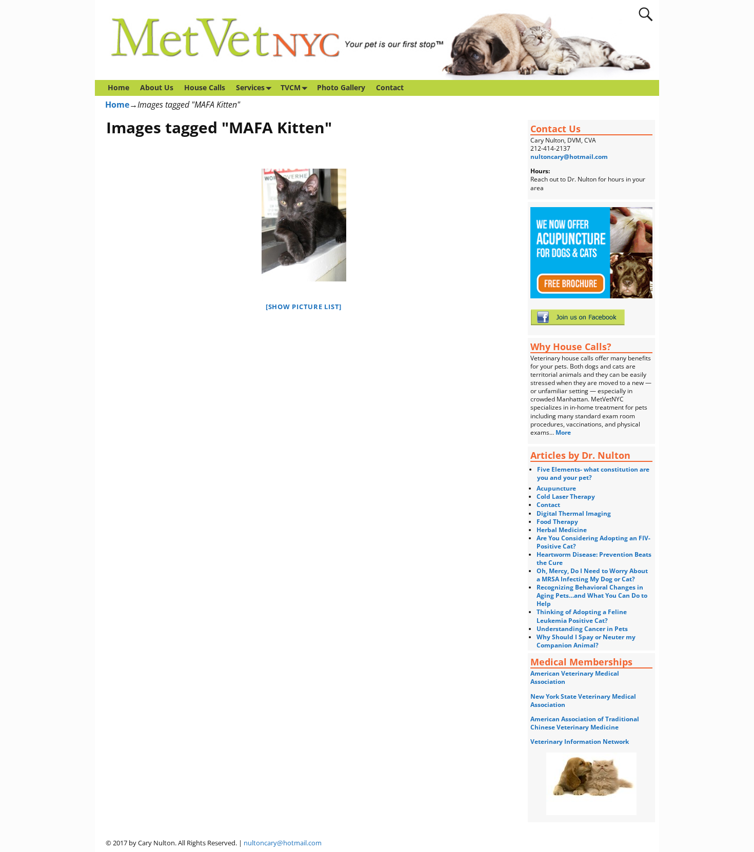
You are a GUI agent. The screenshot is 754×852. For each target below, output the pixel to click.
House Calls (204, 87)
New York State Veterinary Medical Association (583, 700)
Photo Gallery (341, 87)
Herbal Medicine (562, 529)
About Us (156, 87)
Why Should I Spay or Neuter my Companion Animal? (586, 641)
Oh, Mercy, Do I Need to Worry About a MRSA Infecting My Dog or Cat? (592, 574)
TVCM (291, 87)
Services (250, 87)
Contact (390, 87)
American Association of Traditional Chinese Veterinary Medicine (584, 723)
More (563, 432)
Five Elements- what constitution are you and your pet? (593, 473)
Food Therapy (557, 521)
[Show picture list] (304, 306)
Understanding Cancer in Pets (582, 628)
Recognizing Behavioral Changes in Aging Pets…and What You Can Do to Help (592, 595)
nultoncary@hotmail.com (569, 156)
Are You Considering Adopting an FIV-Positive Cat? (593, 542)
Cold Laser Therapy (566, 496)
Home (118, 87)
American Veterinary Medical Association (574, 677)
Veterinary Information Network (579, 741)
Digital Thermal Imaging (574, 513)
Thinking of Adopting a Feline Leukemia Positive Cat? (582, 615)
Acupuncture (556, 488)
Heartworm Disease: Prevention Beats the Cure (594, 558)
